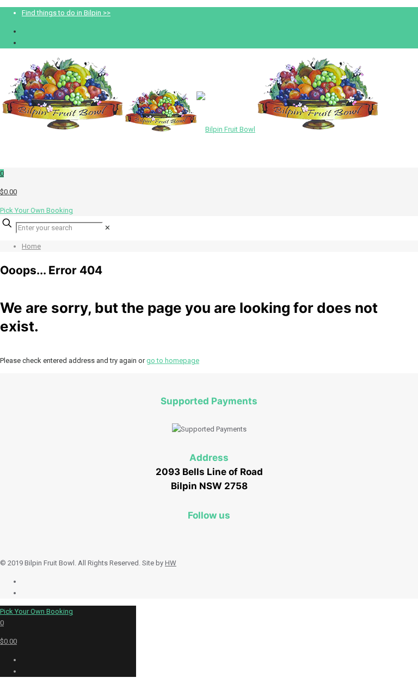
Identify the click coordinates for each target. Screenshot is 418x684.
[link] (107, 228)
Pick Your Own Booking (36, 210)
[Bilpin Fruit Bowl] (190, 129)
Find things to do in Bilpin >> (66, 13)
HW (170, 563)
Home (31, 246)
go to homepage (172, 360)
